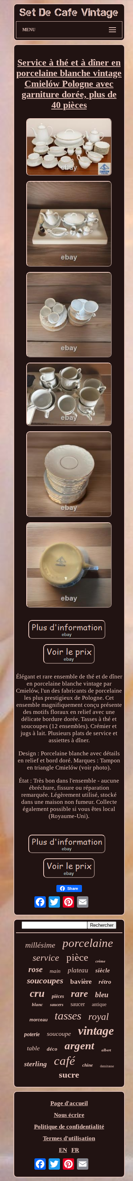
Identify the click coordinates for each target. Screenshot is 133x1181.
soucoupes (45, 980)
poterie (32, 1034)
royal (98, 1016)
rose (35, 969)
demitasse (107, 1066)
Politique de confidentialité (69, 1126)
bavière (81, 981)
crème (100, 961)
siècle (102, 970)
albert (106, 1050)
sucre (69, 1074)
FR (75, 1150)
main (55, 971)
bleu (102, 994)
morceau (38, 1019)
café (64, 1061)
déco (52, 1049)
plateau (78, 970)
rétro (105, 981)
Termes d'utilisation (69, 1138)
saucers (56, 1004)
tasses (68, 1015)
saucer (78, 1004)
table (33, 1048)
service (46, 958)
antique (99, 1004)
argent (79, 1045)
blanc (37, 1004)
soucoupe (59, 1033)
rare (79, 993)
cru (37, 993)
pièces (58, 996)
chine (87, 1065)
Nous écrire (69, 1115)
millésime (40, 945)
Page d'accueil (69, 1103)
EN (63, 1150)
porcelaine (87, 943)
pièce (77, 957)
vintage (96, 1030)
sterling (35, 1064)
